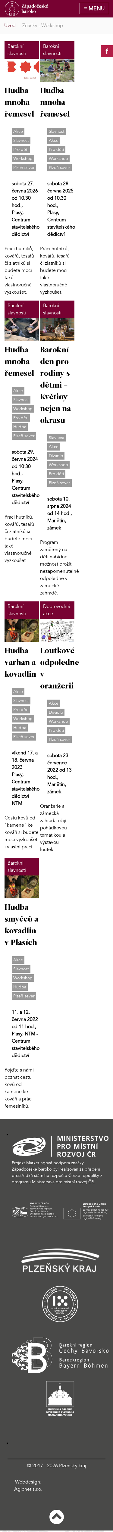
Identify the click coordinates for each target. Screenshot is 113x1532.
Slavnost (21, 140)
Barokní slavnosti (17, 50)
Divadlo (56, 456)
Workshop (23, 158)
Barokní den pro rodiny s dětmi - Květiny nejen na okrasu (55, 385)
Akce (18, 131)
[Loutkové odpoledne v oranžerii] (57, 629)
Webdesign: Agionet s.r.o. (28, 1486)
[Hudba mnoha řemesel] (22, 70)
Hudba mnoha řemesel (19, 103)
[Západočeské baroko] (26, 8)
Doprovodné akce (56, 610)
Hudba (19, 427)
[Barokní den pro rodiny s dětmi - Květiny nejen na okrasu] (57, 329)
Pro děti (20, 149)
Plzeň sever (24, 167)
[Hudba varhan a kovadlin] (22, 629)
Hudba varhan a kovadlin (20, 663)
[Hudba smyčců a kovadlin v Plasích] (22, 886)
